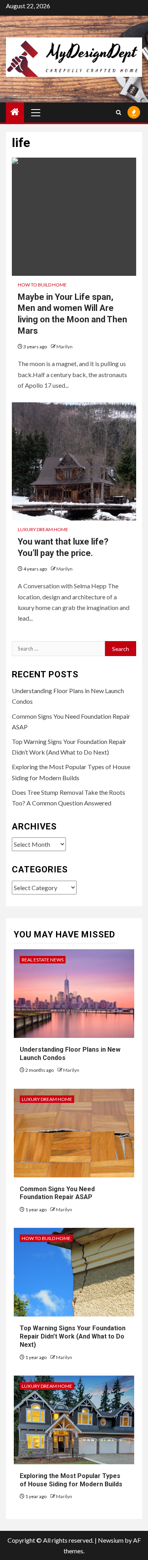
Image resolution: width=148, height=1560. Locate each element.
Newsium (111, 1540)
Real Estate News (43, 960)
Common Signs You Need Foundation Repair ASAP (57, 1193)
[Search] (119, 112)
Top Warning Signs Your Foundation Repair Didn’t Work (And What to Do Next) (73, 1336)
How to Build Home (42, 285)
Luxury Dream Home (43, 529)
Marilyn (64, 347)
